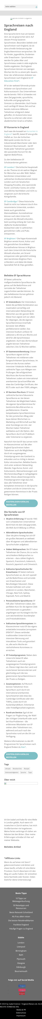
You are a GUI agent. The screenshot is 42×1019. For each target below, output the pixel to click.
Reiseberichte (17, 769)
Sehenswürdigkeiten (11, 772)
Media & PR (21, 1010)
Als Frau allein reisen (21, 916)
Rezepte (26, 769)
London (21, 942)
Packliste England (21, 924)
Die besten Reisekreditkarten (21, 920)
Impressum (21, 1015)
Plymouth (21, 959)
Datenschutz (21, 1013)
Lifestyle (7, 769)
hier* (23, 747)
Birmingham (21, 951)
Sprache (23, 772)
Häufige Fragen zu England (21, 928)
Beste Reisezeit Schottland (21, 912)
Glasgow (21, 963)
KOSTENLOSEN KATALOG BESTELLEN (17, 503)
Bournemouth (21, 971)
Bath (21, 955)
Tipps (30, 772)
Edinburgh (21, 967)
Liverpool (21, 946)
